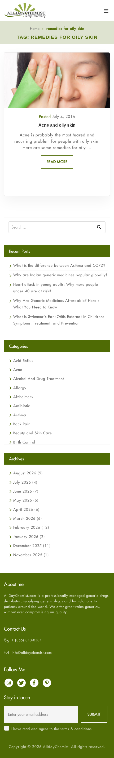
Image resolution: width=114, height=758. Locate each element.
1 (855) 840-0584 (27, 640)
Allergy (20, 387)
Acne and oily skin (57, 125)
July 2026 (25, 482)
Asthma (19, 415)
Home (35, 28)
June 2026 (25, 491)
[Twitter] (21, 683)
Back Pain (21, 424)
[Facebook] (34, 683)
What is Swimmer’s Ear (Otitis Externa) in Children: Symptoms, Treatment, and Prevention (58, 320)
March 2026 (27, 518)
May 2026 (25, 500)
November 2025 (31, 554)
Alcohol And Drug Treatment (38, 378)
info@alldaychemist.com (32, 652)
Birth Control (24, 442)
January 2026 (29, 536)
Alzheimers (23, 396)
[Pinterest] (47, 683)
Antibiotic (21, 405)
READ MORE (57, 161)
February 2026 (31, 527)
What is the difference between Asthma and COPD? (59, 265)
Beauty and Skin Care (32, 433)
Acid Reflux (23, 360)
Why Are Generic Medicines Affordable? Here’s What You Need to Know (56, 303)
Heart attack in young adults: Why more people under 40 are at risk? (55, 287)
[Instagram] (9, 683)
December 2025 (32, 545)
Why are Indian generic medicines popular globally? (60, 275)
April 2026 (26, 509)
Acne (17, 369)
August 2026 (28, 473)
